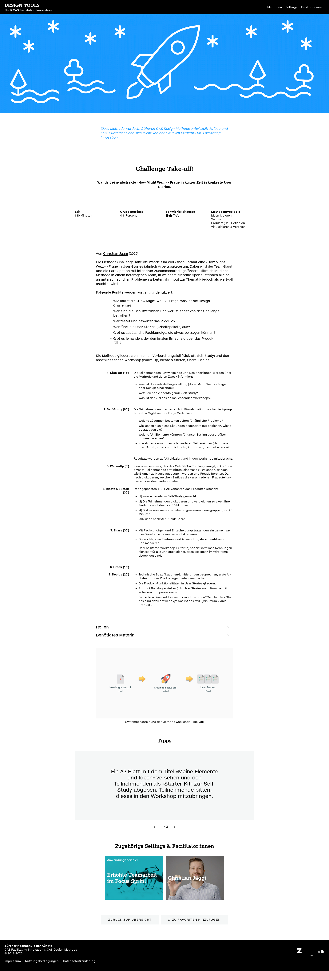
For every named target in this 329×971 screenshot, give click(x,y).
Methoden (274, 7)
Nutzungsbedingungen (42, 961)
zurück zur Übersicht (130, 919)
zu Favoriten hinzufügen (196, 919)
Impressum (13, 961)
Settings (291, 7)
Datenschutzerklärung (79, 961)
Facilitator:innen (312, 7)
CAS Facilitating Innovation (24, 949)
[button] (155, 827)
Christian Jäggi (115, 253)
